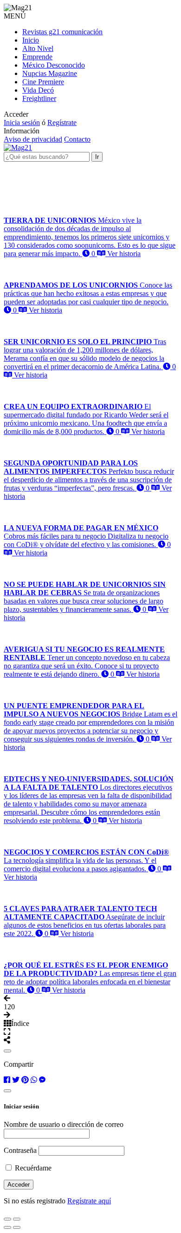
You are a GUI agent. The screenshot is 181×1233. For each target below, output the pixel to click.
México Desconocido (53, 65)
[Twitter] (15, 1080)
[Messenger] (42, 1080)
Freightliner (39, 98)
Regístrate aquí (89, 1201)
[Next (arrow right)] (16, 1227)
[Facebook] (7, 1080)
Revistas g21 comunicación (62, 32)
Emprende (37, 57)
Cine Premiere (43, 82)
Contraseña (20, 1150)
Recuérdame (32, 1168)
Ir (97, 156)
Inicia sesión (22, 122)
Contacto (77, 139)
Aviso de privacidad (33, 139)
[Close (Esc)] (7, 1219)
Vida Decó (38, 90)
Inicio (30, 40)
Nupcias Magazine (49, 73)
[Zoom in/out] (16, 1219)
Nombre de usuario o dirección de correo (63, 1124)
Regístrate (62, 122)
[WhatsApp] (34, 1080)
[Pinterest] (25, 1080)
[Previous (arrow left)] (7, 1227)
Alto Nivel (37, 48)
